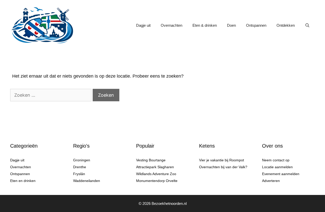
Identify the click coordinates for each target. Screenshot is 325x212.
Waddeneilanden (86, 181)
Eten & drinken (204, 25)
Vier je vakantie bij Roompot (221, 160)
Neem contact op (275, 160)
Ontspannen (256, 25)
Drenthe (79, 167)
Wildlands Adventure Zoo (156, 174)
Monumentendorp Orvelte (156, 181)
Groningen (81, 160)
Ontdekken (286, 25)
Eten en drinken (23, 181)
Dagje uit (143, 25)
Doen (231, 25)
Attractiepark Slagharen (155, 167)
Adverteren (271, 181)
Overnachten (171, 25)
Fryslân (79, 174)
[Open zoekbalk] (307, 25)
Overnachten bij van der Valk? (223, 167)
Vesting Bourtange (151, 160)
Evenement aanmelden (280, 174)
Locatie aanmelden (277, 167)
